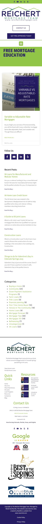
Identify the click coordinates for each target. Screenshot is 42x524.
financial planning (16, 302)
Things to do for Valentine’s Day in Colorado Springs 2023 (18, 257)
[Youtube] (17, 1)
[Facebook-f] (14, 1)
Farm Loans (14, 297)
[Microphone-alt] (27, 1)
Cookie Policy (21, 517)
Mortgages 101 (15, 318)
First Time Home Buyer (18, 305)
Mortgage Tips (15, 316)
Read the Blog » (9, 137)
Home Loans (14, 310)
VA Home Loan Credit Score (15, 195)
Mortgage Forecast (17, 313)
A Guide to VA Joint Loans (15, 216)
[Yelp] (24, 1)
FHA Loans (13, 300)
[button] (21, 43)
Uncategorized (15, 324)
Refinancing (14, 321)
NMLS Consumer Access (21, 413)
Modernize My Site (11, 509)
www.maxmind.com (21, 513)
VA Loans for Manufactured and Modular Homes (35, 380)
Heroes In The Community (20, 308)
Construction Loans (12, 235)
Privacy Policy (21, 522)
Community (14, 289)
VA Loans (13, 327)
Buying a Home (15, 286)
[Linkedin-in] (21, 1)
